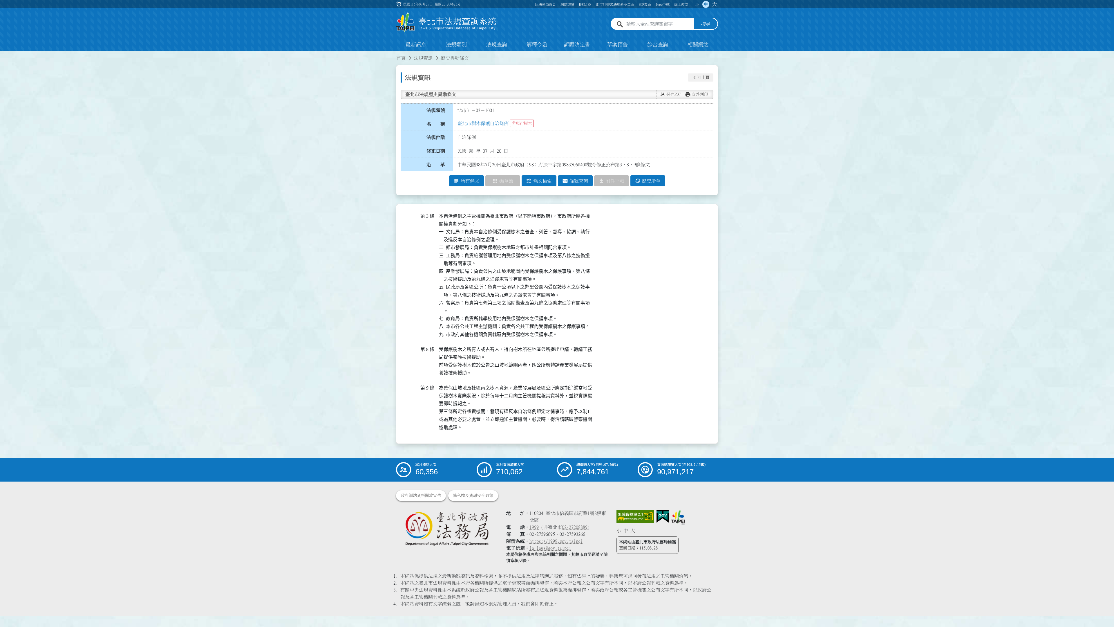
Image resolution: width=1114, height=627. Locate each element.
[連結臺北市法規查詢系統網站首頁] (446, 22)
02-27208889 (574, 527)
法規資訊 (423, 58)
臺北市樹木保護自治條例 (483, 123)
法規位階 (435, 137)
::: (3, 54)
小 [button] (697, 4)
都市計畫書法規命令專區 (615, 4)
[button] (700, 77)
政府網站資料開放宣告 (421, 495)
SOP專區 (645, 4)
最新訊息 (416, 44)
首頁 (401, 58)
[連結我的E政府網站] (663, 516)
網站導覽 (567, 4)
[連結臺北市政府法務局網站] (447, 528)
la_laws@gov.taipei (550, 548)
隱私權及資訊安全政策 (473, 495)
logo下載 (663, 4)
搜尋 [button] (705, 24)
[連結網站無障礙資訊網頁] (635, 516)
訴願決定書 (577, 44)
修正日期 (435, 151)
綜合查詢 (657, 44)
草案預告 (617, 44)
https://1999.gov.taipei (556, 541)
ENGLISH (585, 4)
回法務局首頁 (545, 4)
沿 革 (435, 164)
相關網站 (698, 44)
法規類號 (435, 110)
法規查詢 (496, 44)
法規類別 (456, 44)
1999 (534, 527)
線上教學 (681, 4)
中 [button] (706, 4)
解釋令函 (537, 44)
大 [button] (714, 4)
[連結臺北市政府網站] (678, 517)
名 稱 (435, 124)
